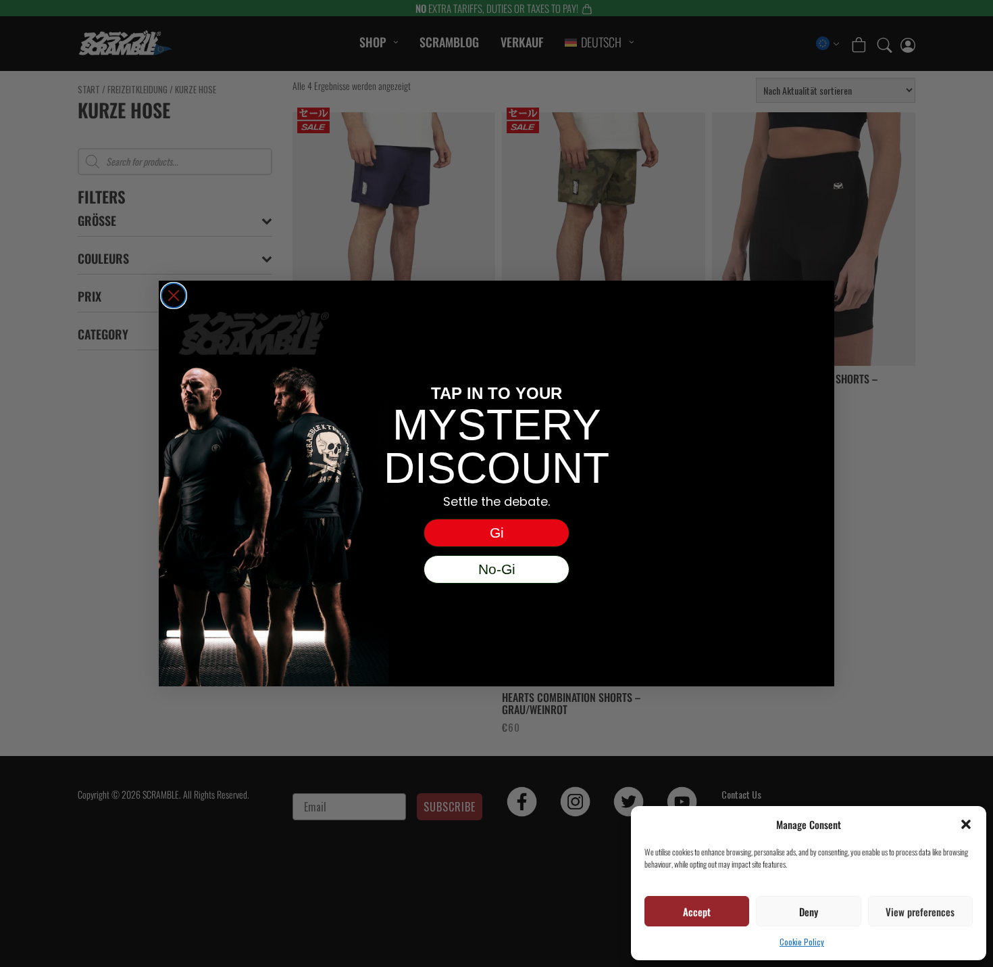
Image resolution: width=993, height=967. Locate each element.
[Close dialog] (173, 295)
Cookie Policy (802, 941)
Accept (697, 911)
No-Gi (496, 569)
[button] (966, 824)
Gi (497, 532)
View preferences (920, 911)
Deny (808, 911)
